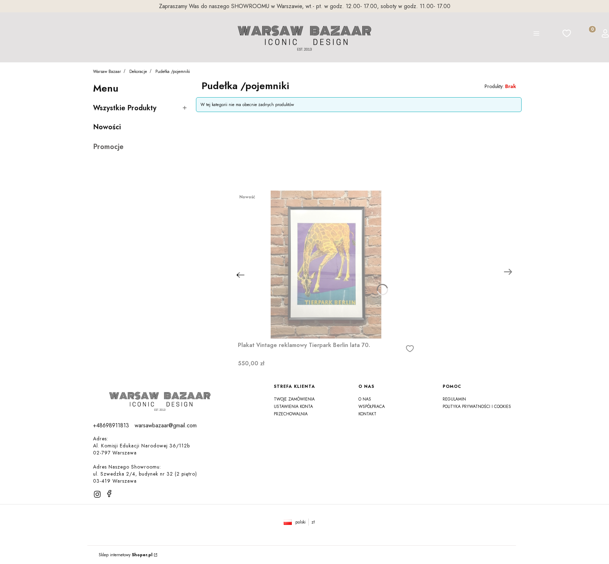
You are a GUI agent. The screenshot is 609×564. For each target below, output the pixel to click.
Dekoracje (138, 71)
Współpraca (371, 406)
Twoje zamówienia (294, 399)
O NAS (364, 399)
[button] (536, 34)
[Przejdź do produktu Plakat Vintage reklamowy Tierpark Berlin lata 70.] (326, 265)
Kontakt (367, 414)
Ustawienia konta (293, 406)
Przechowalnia (291, 414)
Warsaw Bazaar (107, 71)
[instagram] (97, 494)
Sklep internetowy (126, 555)
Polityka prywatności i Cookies (477, 406)
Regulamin (454, 399)
